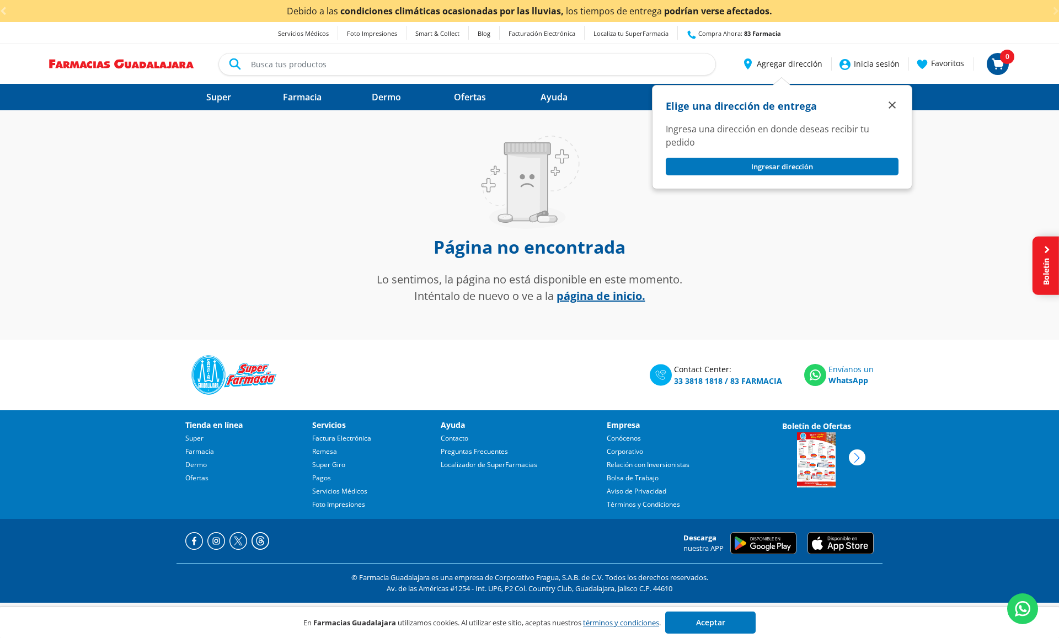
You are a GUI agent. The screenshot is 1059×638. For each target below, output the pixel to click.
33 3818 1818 (698, 381)
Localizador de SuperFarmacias (489, 464)
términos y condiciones (621, 623)
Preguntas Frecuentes (474, 451)
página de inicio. (601, 295)
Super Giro (328, 464)
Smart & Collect (437, 33)
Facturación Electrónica (542, 33)
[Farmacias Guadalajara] (121, 63)
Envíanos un (851, 369)
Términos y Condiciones (643, 504)
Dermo (196, 464)
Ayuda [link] (554, 97)
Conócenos (624, 438)
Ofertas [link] (470, 97)
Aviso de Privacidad (636, 491)
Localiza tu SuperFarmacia (630, 33)
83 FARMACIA (756, 381)
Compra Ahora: (739, 33)
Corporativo (625, 451)
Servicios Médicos (303, 33)
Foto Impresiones (372, 33)
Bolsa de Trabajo (633, 477)
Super (194, 438)
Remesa (324, 451)
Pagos (321, 477)
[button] (781, 64)
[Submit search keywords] (235, 64)
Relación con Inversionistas (648, 464)
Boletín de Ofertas (816, 426)
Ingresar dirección (782, 166)
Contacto (454, 438)
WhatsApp (848, 380)
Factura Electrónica (341, 438)
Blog (484, 33)
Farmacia (199, 451)
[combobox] (467, 64)
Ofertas (196, 477)
